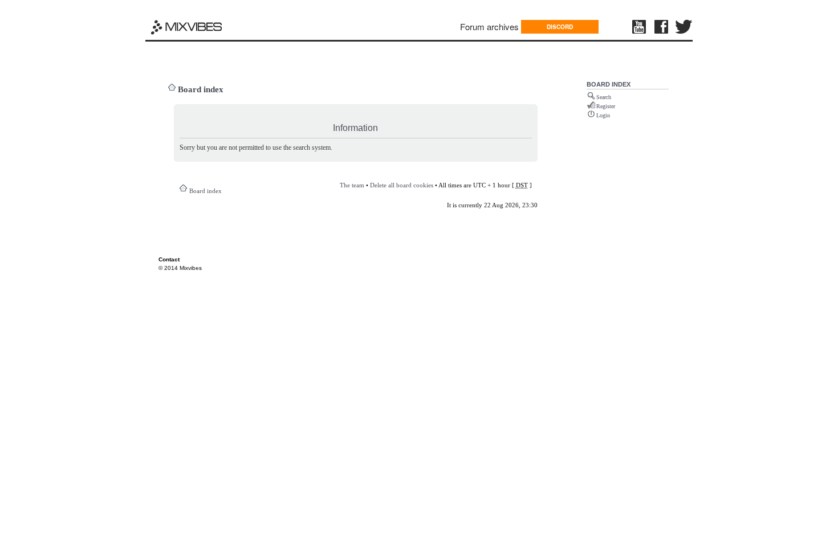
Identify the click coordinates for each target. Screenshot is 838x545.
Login (603, 115)
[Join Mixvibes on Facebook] (662, 27)
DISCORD (560, 27)
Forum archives (489, 26)
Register (605, 106)
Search (603, 97)
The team (352, 185)
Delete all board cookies (401, 185)
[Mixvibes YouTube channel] (640, 27)
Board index (200, 89)
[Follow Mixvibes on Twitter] (684, 27)
